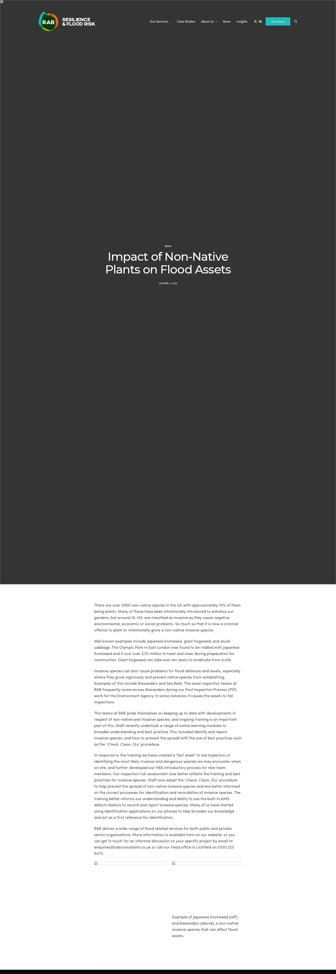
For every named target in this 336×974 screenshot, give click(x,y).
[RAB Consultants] (67, 21)
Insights (241, 21)
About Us (207, 21)
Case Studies (186, 21)
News (227, 21)
